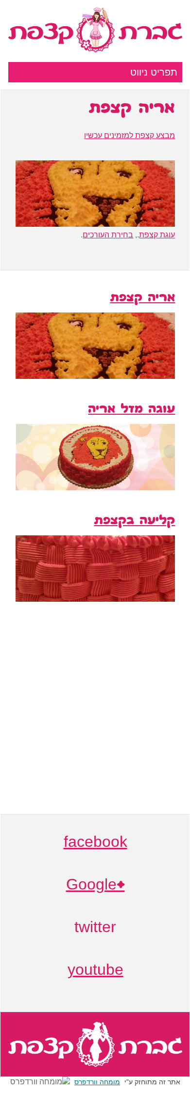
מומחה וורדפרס (97, 1082)
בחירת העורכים (108, 235)
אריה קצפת (142, 298)
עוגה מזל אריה (131, 410)
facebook (95, 843)
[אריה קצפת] (95, 376)
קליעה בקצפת (134, 521)
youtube (95, 971)
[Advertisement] (95, 719)
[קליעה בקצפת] (95, 599)
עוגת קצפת (157, 235)
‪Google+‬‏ (95, 885)
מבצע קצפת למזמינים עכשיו (129, 135)
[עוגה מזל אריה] (95, 488)
